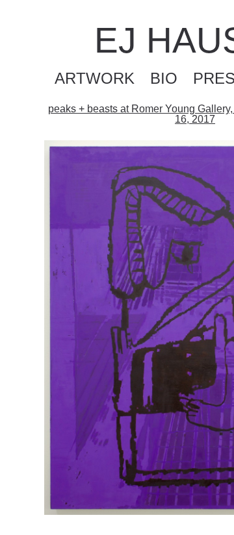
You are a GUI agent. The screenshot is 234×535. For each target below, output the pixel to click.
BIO (163, 78)
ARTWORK (95, 78)
